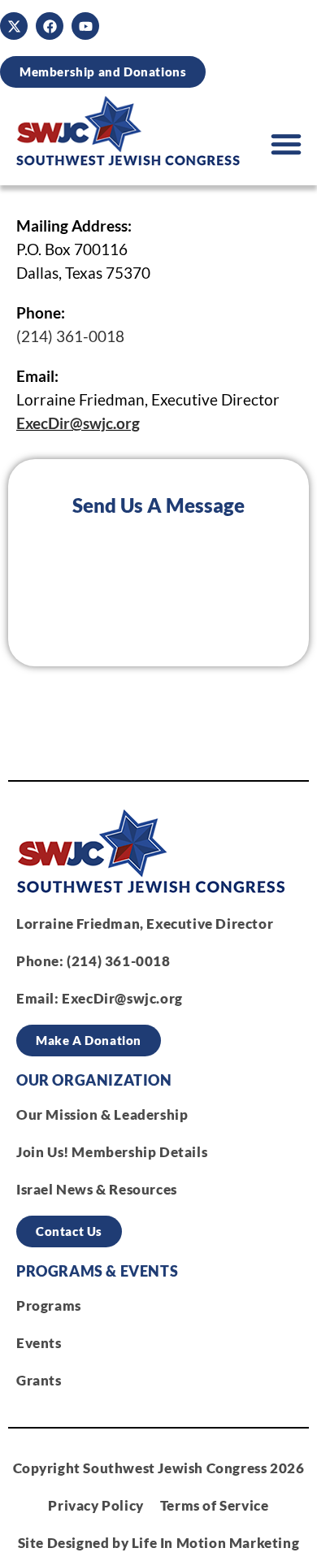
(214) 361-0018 (70, 336)
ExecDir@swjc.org (78, 423)
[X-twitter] (14, 26)
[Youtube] (85, 26)
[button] (286, 143)
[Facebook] (49, 26)
